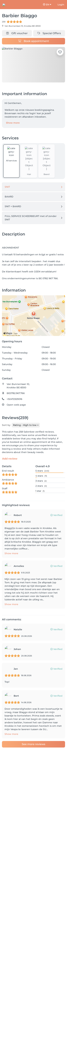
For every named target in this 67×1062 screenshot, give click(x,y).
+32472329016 (14, 399)
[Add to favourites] (60, 52)
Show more (13, 122)
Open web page (16, 404)
